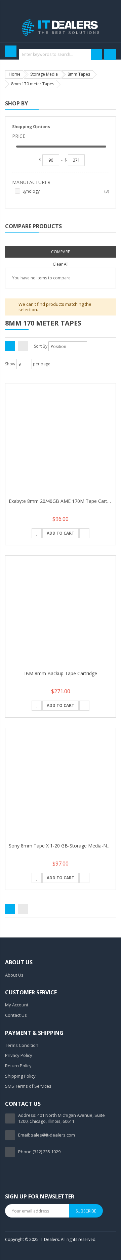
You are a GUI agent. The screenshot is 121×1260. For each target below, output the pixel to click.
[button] (37, 533)
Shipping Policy (20, 1076)
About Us (14, 975)
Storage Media (44, 74)
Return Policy (18, 1066)
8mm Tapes (79, 74)
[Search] (96, 54)
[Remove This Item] (114, 242)
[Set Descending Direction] (91, 346)
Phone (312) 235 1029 (39, 1152)
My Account (16, 1005)
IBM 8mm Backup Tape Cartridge (60, 673)
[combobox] (60, 54)
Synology (66, 191)
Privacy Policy (18, 1055)
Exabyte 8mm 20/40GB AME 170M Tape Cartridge (63, 501)
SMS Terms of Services (28, 1086)
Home (15, 74)
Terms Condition (21, 1045)
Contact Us (16, 1015)
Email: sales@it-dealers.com (46, 1135)
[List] (23, 346)
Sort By (40, 346)
